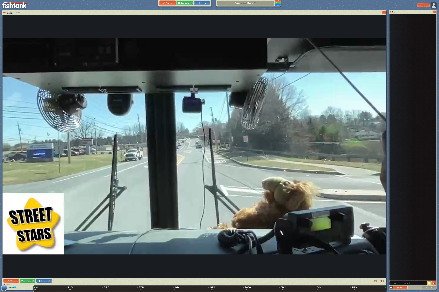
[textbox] (408, 283)
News (278, 5)
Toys (277, 3)
